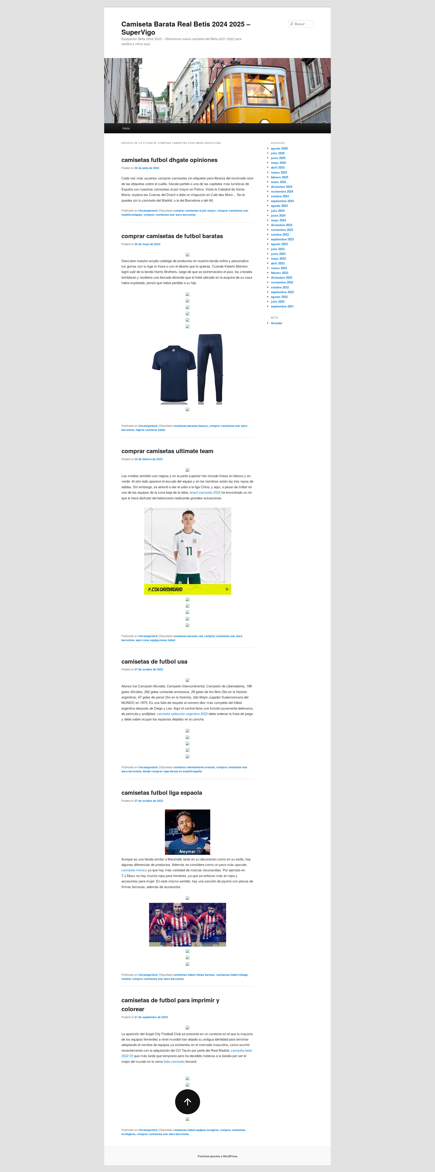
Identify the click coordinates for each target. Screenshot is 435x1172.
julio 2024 (278, 210)
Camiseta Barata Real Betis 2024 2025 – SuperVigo (185, 28)
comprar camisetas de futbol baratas (172, 236)
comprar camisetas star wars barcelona (170, 215)
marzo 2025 (279, 172)
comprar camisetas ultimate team (167, 451)
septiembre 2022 (282, 292)
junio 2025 (278, 158)
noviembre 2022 (282, 282)
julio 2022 (278, 301)
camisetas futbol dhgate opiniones (169, 159)
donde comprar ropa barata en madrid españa (172, 771)
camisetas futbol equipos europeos (196, 1130)
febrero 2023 (279, 273)
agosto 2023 (279, 244)
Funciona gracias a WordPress (217, 1156)
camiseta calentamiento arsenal (194, 767)
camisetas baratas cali (188, 636)
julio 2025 (278, 153)
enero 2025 (278, 182)
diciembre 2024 (281, 186)
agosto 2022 (279, 297)
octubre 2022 (280, 287)
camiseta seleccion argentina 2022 (182, 713)
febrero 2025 (279, 177)
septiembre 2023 (282, 239)
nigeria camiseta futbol (150, 430)
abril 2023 (278, 263)
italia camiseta (174, 1061)
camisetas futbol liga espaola (161, 792)
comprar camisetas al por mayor (194, 210)
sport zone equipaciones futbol (155, 640)
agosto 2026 (279, 148)
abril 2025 (278, 167)
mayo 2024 (278, 220)
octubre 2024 (280, 196)
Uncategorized (147, 210)
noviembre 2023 (282, 229)
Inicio (126, 128)
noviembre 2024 (282, 191)
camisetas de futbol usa (154, 661)
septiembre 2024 (282, 201)
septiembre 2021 (282, 306)
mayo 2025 (278, 162)
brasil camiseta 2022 (205, 492)
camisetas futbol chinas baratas (194, 975)
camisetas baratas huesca (190, 426)
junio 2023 (278, 253)
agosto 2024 (279, 205)
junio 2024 (278, 215)
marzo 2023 (279, 268)
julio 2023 (278, 249)
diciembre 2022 (281, 277)
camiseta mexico (134, 870)
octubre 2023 (280, 234)
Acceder (276, 323)
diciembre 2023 (281, 225)
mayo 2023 (278, 258)
